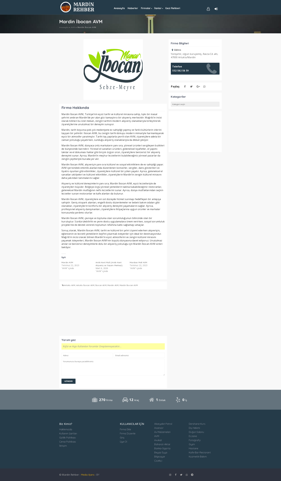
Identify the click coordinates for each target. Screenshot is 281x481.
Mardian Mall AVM (138, 262)
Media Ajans (87, 474)
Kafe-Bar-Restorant (200, 452)
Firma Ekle (125, 429)
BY (97, 474)
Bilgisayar (159, 456)
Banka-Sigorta (162, 448)
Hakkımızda (65, 429)
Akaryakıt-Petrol (163, 423)
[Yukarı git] (276, 476)
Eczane (193, 436)
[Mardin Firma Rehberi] (77, 11)
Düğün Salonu (196, 432)
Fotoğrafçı (195, 440)
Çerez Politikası (67, 441)
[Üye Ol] (208, 9)
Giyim (192, 444)
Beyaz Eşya (160, 452)
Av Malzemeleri (162, 432)
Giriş (122, 437)
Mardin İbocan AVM (129, 285)
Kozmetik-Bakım (198, 456)
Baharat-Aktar (162, 444)
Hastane (193, 448)
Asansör (158, 427)
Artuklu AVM (69, 285)
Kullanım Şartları (68, 433)
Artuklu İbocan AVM (85, 285)
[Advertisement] (113, 311)
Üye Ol (123, 441)
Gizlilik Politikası (67, 437)
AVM (156, 436)
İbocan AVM (101, 285)
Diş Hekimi (194, 427)
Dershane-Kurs (197, 423)
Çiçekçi (158, 460)
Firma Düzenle (128, 433)
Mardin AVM (67, 262)
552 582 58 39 (180, 70)
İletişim (63, 445)
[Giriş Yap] (216, 9)
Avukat (158, 440)
